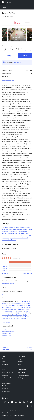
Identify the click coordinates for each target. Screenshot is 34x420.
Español (18, 307)
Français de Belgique (23, 309)
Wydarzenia (21, 372)
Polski (9, 315)
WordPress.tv (6, 378)
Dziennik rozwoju (6, 329)
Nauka (3, 369)
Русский (4, 316)
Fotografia (4, 235)
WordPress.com (7, 383)
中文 (25, 318)
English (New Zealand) (10, 305)
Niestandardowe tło (10, 227)
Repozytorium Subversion (8, 331)
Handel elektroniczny (22, 229)
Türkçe (3, 318)
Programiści (5, 375)
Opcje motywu (5, 237)
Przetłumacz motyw (7, 322)
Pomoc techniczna (7, 372)
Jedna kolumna (25, 233)
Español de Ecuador (10, 307)
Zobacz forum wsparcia (8, 283)
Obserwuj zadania (6, 335)
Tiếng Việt (15, 318)
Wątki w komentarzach (16, 237)
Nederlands (5, 315)
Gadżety (21, 378)
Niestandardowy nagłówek (23, 227)
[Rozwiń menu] (31, 2)
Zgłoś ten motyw (6, 294)
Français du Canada (7, 311)
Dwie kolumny (12, 240)
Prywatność (5, 364)
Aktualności (5, 359)
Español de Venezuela (7, 309)
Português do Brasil (17, 315)
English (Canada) (20, 303)
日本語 (17, 313)
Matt (4, 386)
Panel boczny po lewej (14, 233)
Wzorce (20, 364)
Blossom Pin (17, 62)
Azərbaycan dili (26, 301)
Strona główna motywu (8, 80)
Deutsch (4, 303)
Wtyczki (20, 361)
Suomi (15, 309)
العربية (19, 301)
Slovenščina (16, 316)
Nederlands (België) (25, 313)
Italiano (13, 313)
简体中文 (20, 318)
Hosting (4, 361)
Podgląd (8, 55)
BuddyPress (6, 391)
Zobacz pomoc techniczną (22, 50)
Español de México (26, 307)
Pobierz (25, 55)
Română (25, 315)
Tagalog (27, 316)
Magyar (28, 311)
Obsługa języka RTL (26, 235)
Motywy (4, 7)
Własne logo (5, 229)
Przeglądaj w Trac (6, 333)
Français (15, 311)
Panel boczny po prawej (14, 235)
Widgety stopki (13, 231)
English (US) (20, 305)
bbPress (5, 388)
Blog (3, 227)
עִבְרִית (23, 311)
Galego (19, 311)
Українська (9, 318)
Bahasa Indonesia (6, 313)
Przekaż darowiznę (24, 375)
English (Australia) (11, 303)
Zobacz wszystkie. (27, 273)
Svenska (22, 316)
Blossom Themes (8, 16)
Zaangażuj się (22, 369)
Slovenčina (9, 316)
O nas (3, 356)
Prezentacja (21, 356)
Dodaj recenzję (6, 273)
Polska (7, 398)
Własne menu (12, 229)
